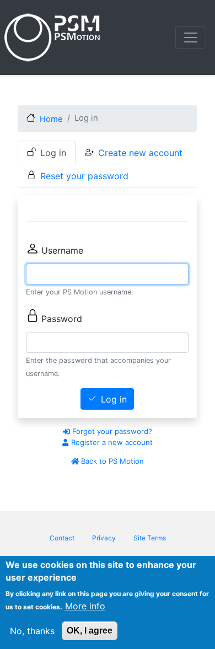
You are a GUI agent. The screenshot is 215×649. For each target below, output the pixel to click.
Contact (62, 538)
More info (85, 606)
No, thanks (32, 630)
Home (51, 119)
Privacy (104, 538)
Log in (53, 152)
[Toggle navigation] (190, 37)
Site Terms (149, 538)
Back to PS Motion (111, 461)
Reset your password (84, 175)
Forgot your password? (111, 431)
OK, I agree (89, 630)
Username (62, 250)
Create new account (140, 152)
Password (61, 318)
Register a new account (110, 442)
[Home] (54, 37)
